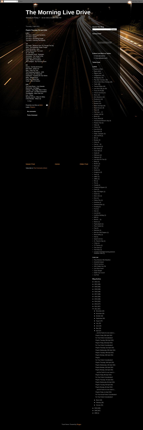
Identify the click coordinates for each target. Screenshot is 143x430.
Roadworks (97, 99)
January (98, 405)
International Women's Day (101, 120)
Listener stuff (97, 114)
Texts (95, 174)
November (99, 313)
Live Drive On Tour (99, 159)
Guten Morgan (98, 270)
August (98, 321)
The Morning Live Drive (58, 12)
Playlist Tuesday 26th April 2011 (105, 340)
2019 (96, 289)
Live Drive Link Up (99, 88)
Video (95, 125)
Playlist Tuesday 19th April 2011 (105, 352)
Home (57, 164)
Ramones (96, 230)
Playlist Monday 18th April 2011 (104, 355)
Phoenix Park (98, 123)
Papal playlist (98, 224)
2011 (96, 309)
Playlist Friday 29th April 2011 (104, 335)
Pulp (95, 228)
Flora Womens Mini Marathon (102, 260)
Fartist (96, 71)
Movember (97, 131)
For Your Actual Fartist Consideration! (106, 394)
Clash (95, 189)
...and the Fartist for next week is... (105, 333)
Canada (96, 185)
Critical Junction (98, 92)
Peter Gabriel (97, 226)
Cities (95, 142)
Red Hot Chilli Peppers (100, 232)
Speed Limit (97, 239)
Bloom (96, 116)
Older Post (84, 164)
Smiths (96, 170)
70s (95, 183)
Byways (96, 140)
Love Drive (97, 129)
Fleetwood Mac (98, 204)
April (97, 330)
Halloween (97, 155)
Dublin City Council (99, 272)
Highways (96, 157)
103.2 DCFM (97, 135)
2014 (96, 301)
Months (96, 163)
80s (95, 138)
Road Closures (98, 108)
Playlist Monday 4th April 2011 (104, 387)
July (97, 323)
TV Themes (97, 245)
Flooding (96, 206)
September (99, 318)
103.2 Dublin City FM (100, 266)
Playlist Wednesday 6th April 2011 (105, 382)
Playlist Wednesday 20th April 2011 (105, 350)
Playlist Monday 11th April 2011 (104, 370)
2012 (96, 306)
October (98, 316)
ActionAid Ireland (99, 262)
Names (96, 221)
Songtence (97, 172)
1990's (96, 178)
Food (95, 209)
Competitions (97, 75)
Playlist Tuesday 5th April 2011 (104, 384)
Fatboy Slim (97, 200)
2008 (96, 413)
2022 (96, 282)
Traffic (96, 84)
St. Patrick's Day (99, 241)
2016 (96, 296)
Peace (96, 166)
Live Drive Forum (99, 268)
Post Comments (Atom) (40, 168)
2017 (96, 294)
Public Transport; (99, 133)
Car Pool (96, 275)
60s (95, 181)
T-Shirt (96, 243)
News (95, 110)
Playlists (32, 107)
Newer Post (30, 164)
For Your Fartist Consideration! (104, 338)
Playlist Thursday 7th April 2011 (104, 379)
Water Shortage (98, 105)
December (99, 311)
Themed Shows (98, 86)
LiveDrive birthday (99, 215)
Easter (96, 193)
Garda (95, 153)
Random (96, 103)
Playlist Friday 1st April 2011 (104, 392)
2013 (96, 304)
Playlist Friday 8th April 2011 (104, 375)
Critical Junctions (99, 264)
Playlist (96, 73)
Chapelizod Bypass (99, 187)
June (97, 326)
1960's (96, 176)
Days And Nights (98, 191)
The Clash (97, 247)
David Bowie (97, 146)
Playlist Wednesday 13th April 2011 (105, 365)
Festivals (96, 202)
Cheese (96, 127)
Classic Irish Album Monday (102, 82)
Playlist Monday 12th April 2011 (104, 367)
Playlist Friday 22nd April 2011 (104, 343)
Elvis (95, 198)
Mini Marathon (98, 97)
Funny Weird (97, 118)
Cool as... (96, 144)
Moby (95, 161)
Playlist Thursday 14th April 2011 (105, 362)
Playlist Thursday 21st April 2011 (105, 347)
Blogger (79, 424)
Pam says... (97, 112)
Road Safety (97, 234)
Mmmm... (96, 219)
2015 (96, 299)
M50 (95, 217)
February (98, 402)
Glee (95, 211)
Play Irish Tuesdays (99, 80)
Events (96, 101)
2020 (96, 286)
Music (95, 95)
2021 (96, 284)
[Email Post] (46, 105)
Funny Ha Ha (97, 90)
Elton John (97, 196)
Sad (95, 236)
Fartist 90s (97, 150)
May (97, 328)
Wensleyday (97, 77)
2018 (96, 291)
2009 (96, 410)
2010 (96, 408)
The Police (97, 249)
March (98, 400)
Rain (95, 168)
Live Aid (96, 213)
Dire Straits (97, 148)
